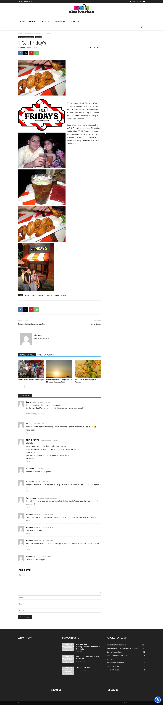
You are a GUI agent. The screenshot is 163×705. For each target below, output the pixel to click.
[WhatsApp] (36, 53)
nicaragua (49, 295)
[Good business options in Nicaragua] (31, 369)
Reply (28, 417)
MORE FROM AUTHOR (45, 355)
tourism (63, 295)
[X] (137, 1)
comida (27, 295)
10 (100, 47)
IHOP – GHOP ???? (83, 668)
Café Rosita (96, 324)
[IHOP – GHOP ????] (68, 671)
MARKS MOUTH (32, 440)
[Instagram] (134, 1)
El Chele (22, 47)
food (33, 295)
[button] (142, 27)
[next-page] (23, 386)
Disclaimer (134, 703)
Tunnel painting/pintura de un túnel (31, 324)
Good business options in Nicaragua (31, 379)
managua (40, 295)
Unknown (30, 469)
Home (20, 34)
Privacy (142, 703)
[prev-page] (19, 386)
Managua (38, 37)
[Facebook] (130, 1)
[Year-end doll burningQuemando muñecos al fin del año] (68, 647)
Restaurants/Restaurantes (32, 34)
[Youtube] (143, 1)
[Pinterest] (31, 53)
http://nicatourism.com (41, 339)
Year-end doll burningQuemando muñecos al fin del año (88, 646)
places (57, 295)
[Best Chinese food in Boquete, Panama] (88, 369)
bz (27, 424)
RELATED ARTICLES (26, 355)
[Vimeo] (140, 1)
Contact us (125, 703)
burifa (28, 402)
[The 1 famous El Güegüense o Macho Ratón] (68, 659)
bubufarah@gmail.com (35, 414)
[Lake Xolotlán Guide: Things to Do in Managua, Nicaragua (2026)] (59, 369)
